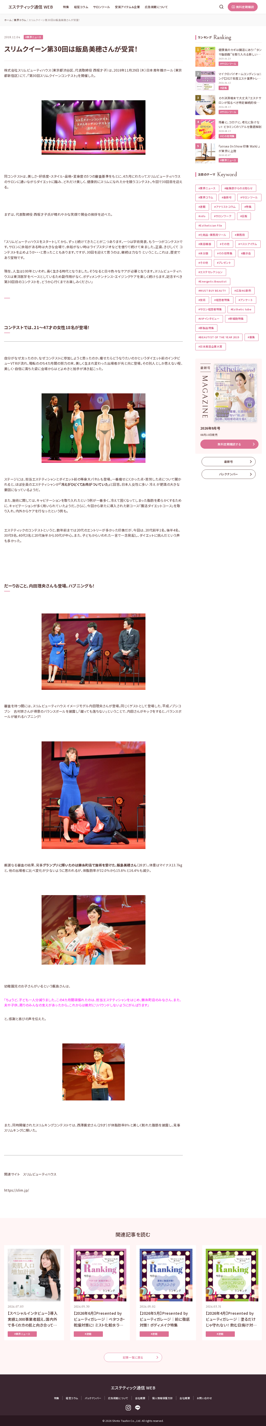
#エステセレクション (210, 272)
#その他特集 (227, 136)
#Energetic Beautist (212, 281)
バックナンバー (228, 474)
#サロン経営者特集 (210, 309)
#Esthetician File (210, 225)
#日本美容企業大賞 (210, 346)
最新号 (228, 462)
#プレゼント (224, 263)
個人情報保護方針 (162, 1398)
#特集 (247, 207)
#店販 (223, 87)
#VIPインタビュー (208, 319)
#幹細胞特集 (236, 319)
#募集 (251, 337)
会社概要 (140, 1398)
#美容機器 (204, 244)
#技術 (202, 300)
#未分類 (203, 253)
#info (201, 216)
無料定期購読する (229, 444)
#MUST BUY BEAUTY (212, 290)
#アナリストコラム (225, 207)
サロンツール (101, 7)
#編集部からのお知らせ (238, 188)
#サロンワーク (223, 216)
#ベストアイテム (247, 244)
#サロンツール (228, 63)
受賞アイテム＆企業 (127, 7)
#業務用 (240, 235)
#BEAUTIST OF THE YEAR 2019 (218, 337)
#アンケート (246, 300)
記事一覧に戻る (133, 1357)
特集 (66, 7)
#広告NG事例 (242, 290)
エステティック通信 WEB (30, 7)
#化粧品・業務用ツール (212, 235)
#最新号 (227, 197)
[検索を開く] (221, 7)
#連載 (202, 207)
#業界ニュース (33, 37)
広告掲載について (156, 7)
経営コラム (81, 7)
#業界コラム (205, 197)
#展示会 (246, 253)
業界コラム (20, 20)
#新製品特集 (206, 328)
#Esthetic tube (241, 309)
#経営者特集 (222, 300)
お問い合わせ (204, 1398)
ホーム (7, 20)
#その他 (225, 244)
